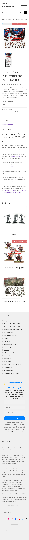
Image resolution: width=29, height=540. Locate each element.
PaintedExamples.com (9, 190)
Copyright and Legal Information (12, 364)
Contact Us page (15, 156)
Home (4, 19)
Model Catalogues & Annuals (11, 347)
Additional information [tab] (8, 124)
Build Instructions (8, 5)
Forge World (7, 341)
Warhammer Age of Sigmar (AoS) (12, 326)
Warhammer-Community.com (11, 373)
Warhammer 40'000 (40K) (12, 19)
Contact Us (6, 350)
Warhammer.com (8, 367)
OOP (10, 112)
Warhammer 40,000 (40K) (10, 335)
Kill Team (6, 112)
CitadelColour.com (8, 370)
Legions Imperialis (8, 332)
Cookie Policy (7, 358)
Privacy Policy (7, 361)
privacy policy (11, 431)
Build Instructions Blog (9, 353)
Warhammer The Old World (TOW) (12, 324)
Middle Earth (7, 338)
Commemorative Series (10, 344)
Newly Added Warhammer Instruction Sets (14, 321)
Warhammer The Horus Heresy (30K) (13, 329)
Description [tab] (5, 120)
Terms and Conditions (9, 355)
